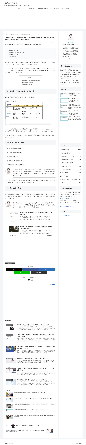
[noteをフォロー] (32, 280)
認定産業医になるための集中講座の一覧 (31, 80)
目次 (29, 77)
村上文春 (70, 42)
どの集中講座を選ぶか (27, 84)
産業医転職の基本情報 (10, 263)
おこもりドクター (65, 215)
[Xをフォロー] (29, 280)
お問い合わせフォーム (65, 198)
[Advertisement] (43, 20)
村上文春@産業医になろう (67, 206)
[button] (39, 272)
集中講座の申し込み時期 (27, 82)
